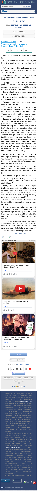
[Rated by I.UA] (17, 482)
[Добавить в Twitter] (21, 386)
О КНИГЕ (18, 378)
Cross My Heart (23, 364)
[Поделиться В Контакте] (24, 386)
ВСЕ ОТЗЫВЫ (8, 378)
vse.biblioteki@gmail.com (12, 447)
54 (21, 50)
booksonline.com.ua (26, 401)
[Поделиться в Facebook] (12, 386)
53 (17, 50)
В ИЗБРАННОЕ (28, 378)
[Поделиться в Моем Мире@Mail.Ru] (17, 386)
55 (26, 50)
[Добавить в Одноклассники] (19, 386)
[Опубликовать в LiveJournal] (15, 386)
